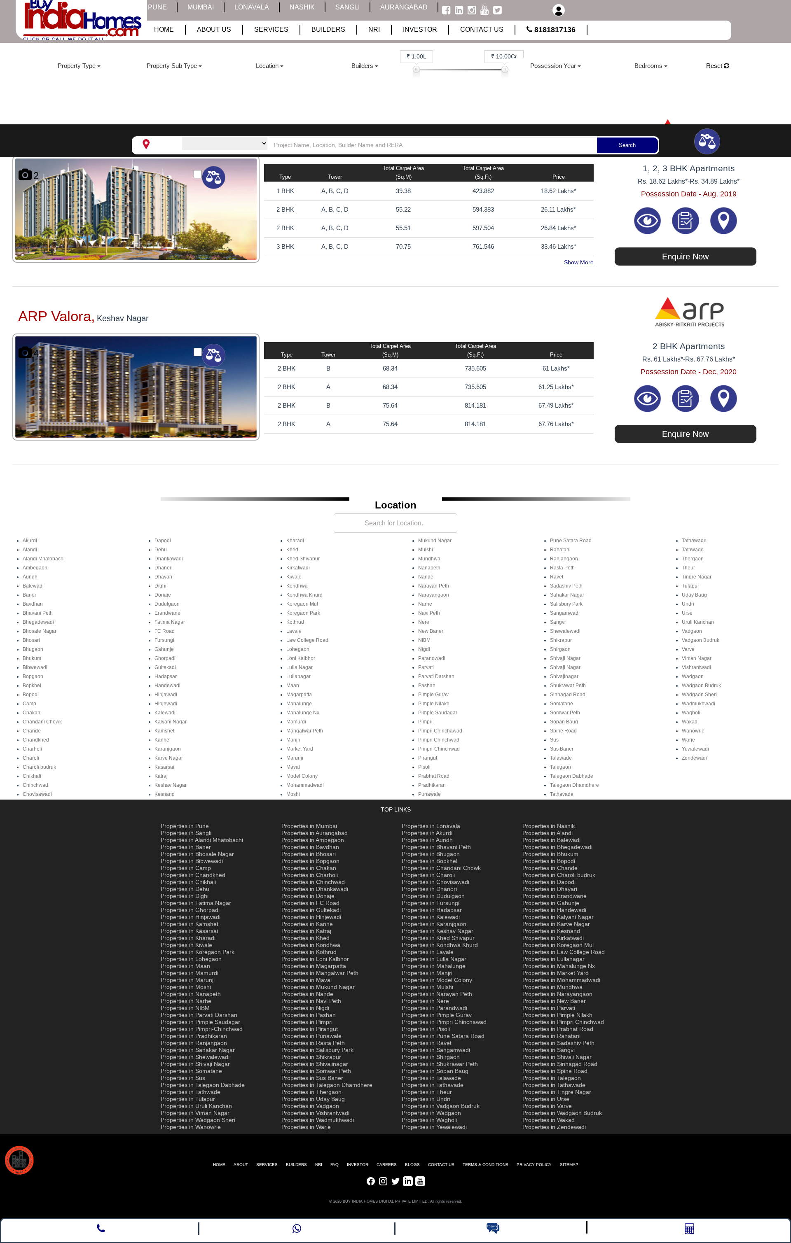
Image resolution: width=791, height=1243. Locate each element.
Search (627, 145)
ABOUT (241, 1164)
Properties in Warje (306, 1127)
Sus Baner (561, 749)
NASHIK (302, 7)
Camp (29, 704)
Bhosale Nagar (39, 631)
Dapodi (162, 540)
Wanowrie (693, 731)
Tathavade (561, 794)
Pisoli (424, 767)
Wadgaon (693, 676)
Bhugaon (33, 649)
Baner (29, 595)
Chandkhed (36, 740)
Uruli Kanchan (698, 622)
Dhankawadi (168, 559)
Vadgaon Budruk (700, 640)
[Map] (723, 220)
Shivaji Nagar (565, 658)
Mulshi (425, 550)
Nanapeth (429, 568)
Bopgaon (33, 676)
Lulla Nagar (299, 667)
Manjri (293, 740)
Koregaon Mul (302, 604)
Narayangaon (433, 595)
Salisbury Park (566, 604)
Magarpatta (299, 694)
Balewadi (33, 586)
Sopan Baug (564, 722)
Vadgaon (692, 631)
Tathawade (694, 540)
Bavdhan (33, 604)
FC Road (164, 631)
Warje (688, 740)
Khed (292, 550)
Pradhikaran (432, 785)
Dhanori (163, 568)
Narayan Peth (433, 586)
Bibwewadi (35, 667)
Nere (423, 622)
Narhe (425, 604)
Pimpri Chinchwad (438, 740)
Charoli (31, 758)
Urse (687, 613)
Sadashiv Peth (566, 586)
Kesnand (164, 794)
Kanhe (161, 740)
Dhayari (163, 577)
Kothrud (295, 622)
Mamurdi (296, 722)
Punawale (429, 794)
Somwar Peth (565, 713)
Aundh (30, 577)
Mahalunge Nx (302, 713)
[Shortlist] (686, 220)
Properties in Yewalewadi (434, 1127)
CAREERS (387, 1164)
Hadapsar (165, 676)
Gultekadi (165, 667)
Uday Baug (694, 595)
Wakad (689, 722)
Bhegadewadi (38, 622)
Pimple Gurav (433, 694)
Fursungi (164, 640)
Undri (688, 604)
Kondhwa (297, 586)
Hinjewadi (165, 704)
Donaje (162, 595)
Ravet (556, 577)
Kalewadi (165, 713)
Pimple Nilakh (433, 704)
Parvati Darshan (436, 676)
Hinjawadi (165, 694)
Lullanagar (298, 676)
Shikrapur (561, 640)
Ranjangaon (564, 559)
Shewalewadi (565, 631)
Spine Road (563, 731)
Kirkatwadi (298, 568)
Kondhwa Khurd (304, 595)
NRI (318, 1164)
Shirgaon (560, 649)
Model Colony (302, 776)
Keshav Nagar (170, 785)
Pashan (426, 685)
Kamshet (164, 731)
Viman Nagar (696, 658)
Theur (688, 568)
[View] (648, 220)
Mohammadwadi (305, 785)
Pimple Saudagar (437, 713)
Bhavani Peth (38, 613)
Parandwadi (431, 658)
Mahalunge (299, 704)
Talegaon (560, 767)
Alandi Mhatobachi (44, 559)
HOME (219, 1164)
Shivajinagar (564, 676)
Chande (32, 731)
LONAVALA (251, 7)
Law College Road (307, 640)
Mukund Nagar (435, 540)
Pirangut (427, 758)
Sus (554, 740)
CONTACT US (441, 1164)
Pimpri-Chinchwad (439, 749)
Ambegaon (35, 568)
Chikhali (32, 776)
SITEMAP (569, 1164)
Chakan (31, 713)
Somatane (561, 704)
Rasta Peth (562, 568)
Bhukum (32, 658)
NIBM (424, 640)
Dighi (160, 586)
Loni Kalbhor (300, 658)
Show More (579, 262)
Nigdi (424, 649)
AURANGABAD (404, 7)
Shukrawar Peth (568, 685)
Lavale (294, 631)
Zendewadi (694, 758)
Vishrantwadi (696, 667)
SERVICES (267, 1164)
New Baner (430, 631)
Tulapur (690, 586)
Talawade (561, 758)
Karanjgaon (167, 749)
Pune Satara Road (571, 540)
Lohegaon (297, 649)
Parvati (426, 667)
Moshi (293, 794)
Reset (715, 65)
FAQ (334, 1164)
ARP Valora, (56, 316)
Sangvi (558, 622)
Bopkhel (32, 685)
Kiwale (294, 577)
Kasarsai (164, 767)
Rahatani (560, 550)
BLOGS (412, 1164)
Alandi (30, 550)
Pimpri (425, 722)
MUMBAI (200, 7)
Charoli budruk (39, 767)
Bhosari (31, 640)
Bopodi (31, 694)
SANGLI (347, 7)
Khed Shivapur (303, 559)
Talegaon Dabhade (571, 776)
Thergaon (693, 559)
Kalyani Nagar (170, 722)
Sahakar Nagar (567, 595)
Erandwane (167, 613)
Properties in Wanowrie (191, 1127)
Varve (688, 649)
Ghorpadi (165, 658)
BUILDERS (296, 1164)
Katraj (161, 776)
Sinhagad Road (567, 694)
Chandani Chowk (42, 722)
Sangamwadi (565, 613)
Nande (425, 577)
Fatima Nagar (169, 622)
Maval (293, 767)
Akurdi (30, 540)
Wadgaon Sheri (699, 694)
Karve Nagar (168, 758)
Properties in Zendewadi (554, 1127)
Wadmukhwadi (698, 704)
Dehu (160, 550)
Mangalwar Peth (304, 731)
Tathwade (693, 550)
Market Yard (299, 749)
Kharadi (295, 540)
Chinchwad (35, 785)
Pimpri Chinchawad (440, 731)
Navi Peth (429, 613)
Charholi (32, 749)
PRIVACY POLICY (534, 1164)
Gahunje (164, 649)
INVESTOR (357, 1164)
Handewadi (167, 685)
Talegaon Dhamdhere (574, 785)
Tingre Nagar (696, 577)
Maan (292, 685)
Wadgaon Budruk (701, 685)
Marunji (294, 758)
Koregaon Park (303, 613)
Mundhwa (429, 559)
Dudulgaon (167, 604)
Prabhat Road (433, 776)
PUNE (157, 7)
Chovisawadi (37, 794)
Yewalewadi (695, 749)
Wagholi (691, 713)
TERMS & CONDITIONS (485, 1164)
